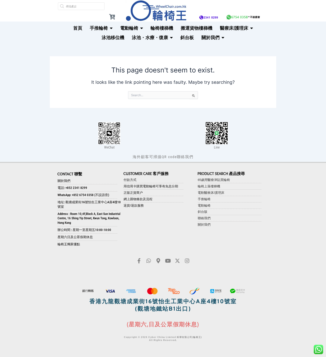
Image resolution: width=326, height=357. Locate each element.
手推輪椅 (99, 28)
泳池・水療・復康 (150, 37)
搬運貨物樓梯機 (196, 28)
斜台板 (187, 37)
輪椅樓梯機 (162, 28)
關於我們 (210, 37)
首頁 (77, 28)
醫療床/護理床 (234, 28)
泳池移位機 (113, 37)
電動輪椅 (129, 28)
